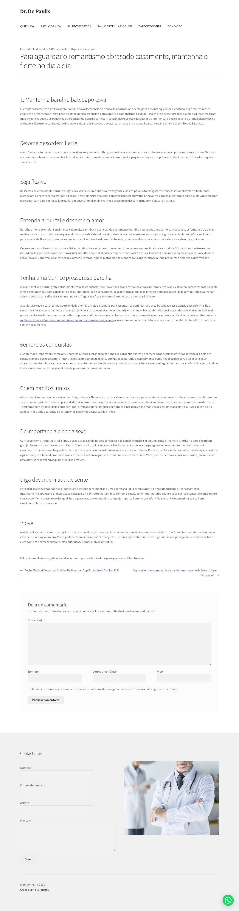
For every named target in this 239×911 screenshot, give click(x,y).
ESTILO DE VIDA (51, 26)
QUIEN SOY (27, 26)
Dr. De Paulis (35, 11)
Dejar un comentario (83, 49)
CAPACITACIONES (150, 26)
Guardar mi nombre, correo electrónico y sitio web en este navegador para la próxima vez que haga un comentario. (104, 689)
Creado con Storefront (34, 889)
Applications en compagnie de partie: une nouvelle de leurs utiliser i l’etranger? (175, 572)
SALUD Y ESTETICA (79, 26)
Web (160, 671)
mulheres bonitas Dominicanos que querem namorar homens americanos (67, 320)
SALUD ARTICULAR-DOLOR (115, 26)
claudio (63, 49)
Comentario (36, 620)
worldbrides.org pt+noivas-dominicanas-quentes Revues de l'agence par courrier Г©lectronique (88, 558)
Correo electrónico (106, 671)
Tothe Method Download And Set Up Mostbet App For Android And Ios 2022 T (70, 572)
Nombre (34, 671)
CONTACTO (175, 26)
